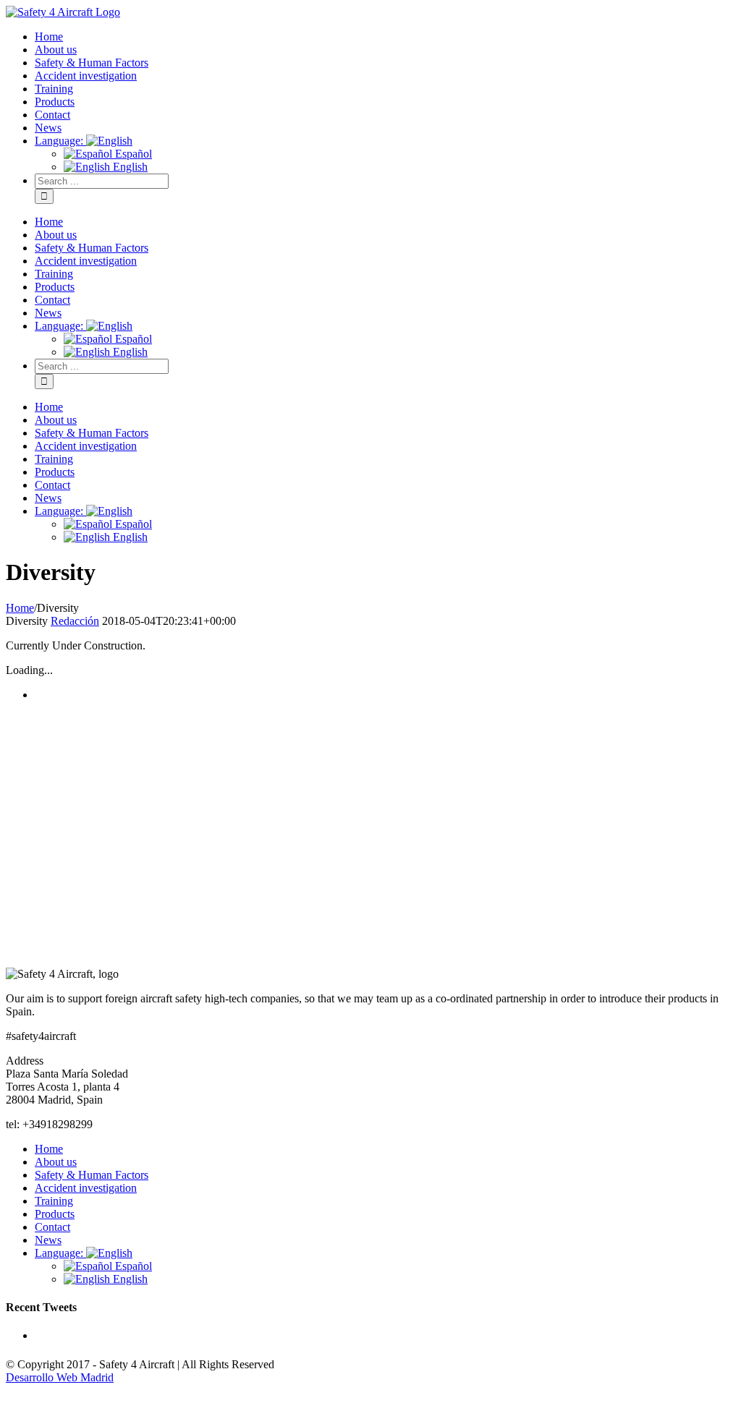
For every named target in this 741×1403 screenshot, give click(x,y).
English (129, 1279)
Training (54, 1201)
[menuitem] (385, 36)
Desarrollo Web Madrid (60, 1377)
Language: (60, 1253)
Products (55, 1214)
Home (49, 1149)
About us (56, 1162)
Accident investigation (86, 1188)
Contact (52, 1227)
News (48, 1240)
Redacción (75, 621)
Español (132, 1266)
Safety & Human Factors (91, 1175)
